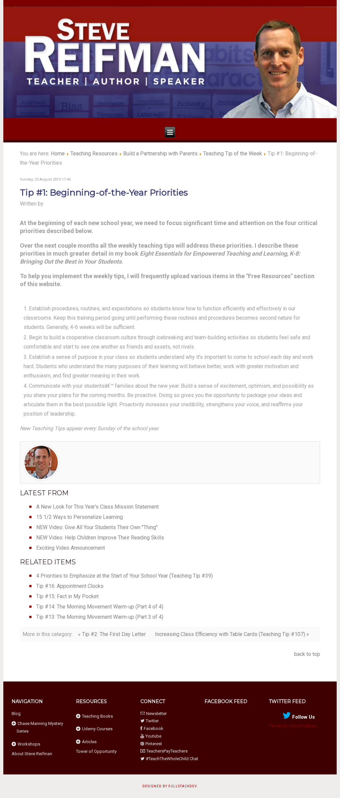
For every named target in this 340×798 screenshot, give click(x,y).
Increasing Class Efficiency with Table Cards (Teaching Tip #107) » (232, 634)
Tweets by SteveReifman (292, 725)
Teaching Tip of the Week (232, 153)
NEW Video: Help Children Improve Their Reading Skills (100, 537)
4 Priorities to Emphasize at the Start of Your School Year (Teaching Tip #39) (124, 576)
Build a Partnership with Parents (160, 153)
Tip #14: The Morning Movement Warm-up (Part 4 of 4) (99, 606)
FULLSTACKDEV (182, 786)
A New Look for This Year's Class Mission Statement (97, 507)
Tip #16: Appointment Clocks (70, 586)
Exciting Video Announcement (70, 548)
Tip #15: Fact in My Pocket (67, 596)
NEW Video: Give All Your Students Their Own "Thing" (97, 527)
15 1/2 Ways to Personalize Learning (79, 517)
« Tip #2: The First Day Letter (112, 634)
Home (58, 153)
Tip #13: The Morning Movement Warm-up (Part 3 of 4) (99, 617)
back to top (307, 654)
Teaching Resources (94, 153)
